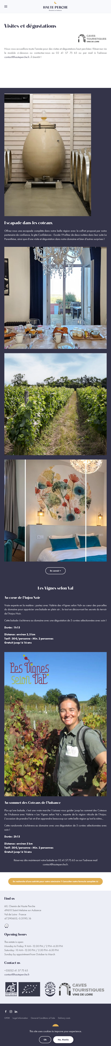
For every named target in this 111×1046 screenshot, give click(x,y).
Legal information (20, 1017)
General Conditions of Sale (43, 1017)
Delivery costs (64, 1017)
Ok (45, 1039)
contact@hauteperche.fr (16, 57)
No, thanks (63, 1039)
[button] (5, 6)
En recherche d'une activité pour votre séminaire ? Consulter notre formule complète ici (55, 881)
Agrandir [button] (55, 297)
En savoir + (55, 570)
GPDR (7, 1017)
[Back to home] (55, 6)
